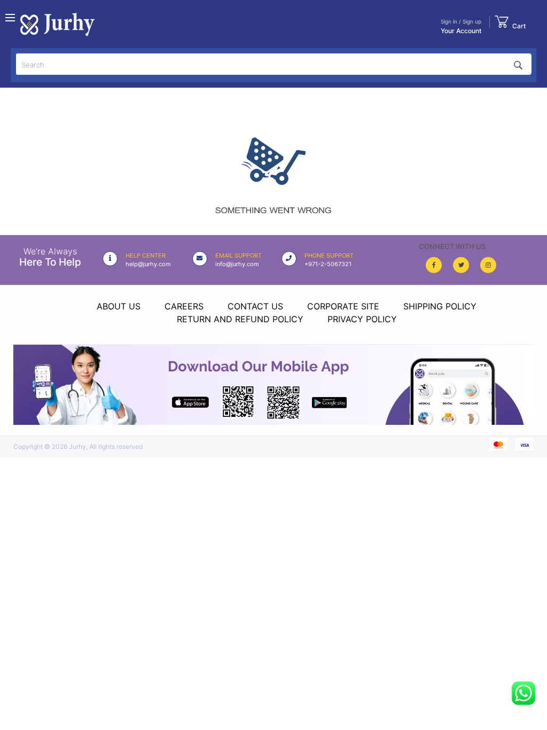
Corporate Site (343, 306)
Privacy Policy (362, 319)
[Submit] (518, 64)
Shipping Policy (439, 306)
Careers (184, 306)
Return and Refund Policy (240, 319)
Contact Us (255, 306)
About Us (118, 306)
